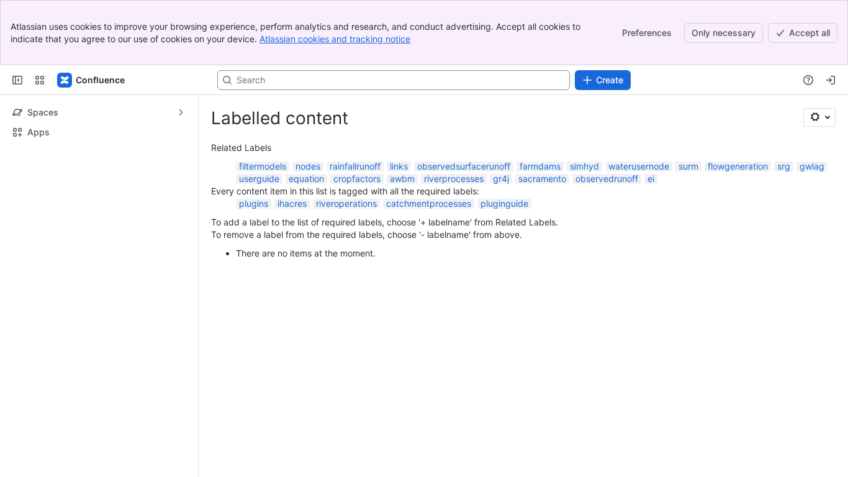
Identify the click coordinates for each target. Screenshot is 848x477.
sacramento (542, 178)
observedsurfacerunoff (463, 166)
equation (306, 178)
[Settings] (819, 117)
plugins (253, 203)
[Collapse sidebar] (17, 80)
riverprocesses (454, 178)
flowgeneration (738, 166)
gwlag (812, 166)
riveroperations (346, 203)
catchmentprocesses (428, 203)
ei (650, 178)
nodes (307, 166)
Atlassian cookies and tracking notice (334, 39)
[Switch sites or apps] (40, 80)
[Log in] (831, 80)
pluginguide (504, 203)
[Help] (808, 80)
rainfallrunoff (355, 166)
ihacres (292, 203)
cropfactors (357, 178)
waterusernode (638, 166)
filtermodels (262, 166)
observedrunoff (606, 178)
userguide (259, 178)
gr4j (501, 178)
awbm (402, 178)
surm (688, 166)
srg (783, 166)
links (399, 166)
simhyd (584, 166)
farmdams (540, 166)
